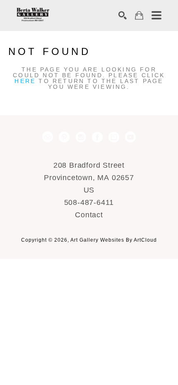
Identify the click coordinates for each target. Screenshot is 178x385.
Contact (89, 215)
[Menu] (156, 15)
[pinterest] (64, 137)
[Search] (122, 15)
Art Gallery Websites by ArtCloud (113, 240)
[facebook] (97, 137)
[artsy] (113, 137)
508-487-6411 (89, 202)
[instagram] (80, 137)
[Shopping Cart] (139, 15)
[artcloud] (47, 137)
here (25, 81)
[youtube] (130, 137)
